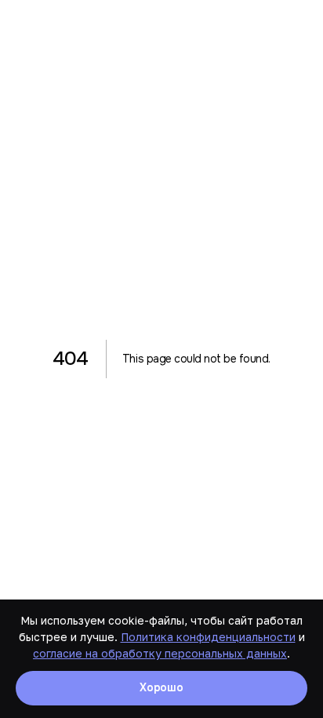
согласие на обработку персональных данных (160, 653)
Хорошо (161, 687)
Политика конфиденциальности (208, 636)
